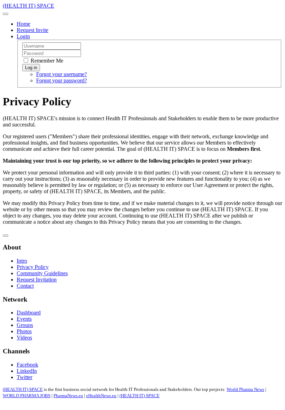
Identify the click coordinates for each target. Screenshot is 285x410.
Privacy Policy (33, 267)
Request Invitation (37, 279)
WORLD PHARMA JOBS (26, 395)
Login (23, 36)
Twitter (24, 377)
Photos (24, 331)
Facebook (27, 365)
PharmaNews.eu (68, 395)
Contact (25, 286)
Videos (24, 338)
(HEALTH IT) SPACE (23, 389)
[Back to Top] (5, 236)
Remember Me (46, 61)
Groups (25, 325)
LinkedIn (27, 371)
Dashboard (29, 312)
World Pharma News (245, 389)
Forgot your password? (61, 80)
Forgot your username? (61, 74)
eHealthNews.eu (101, 395)
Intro (22, 261)
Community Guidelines (42, 273)
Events (24, 319)
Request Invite (32, 30)
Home (23, 24)
